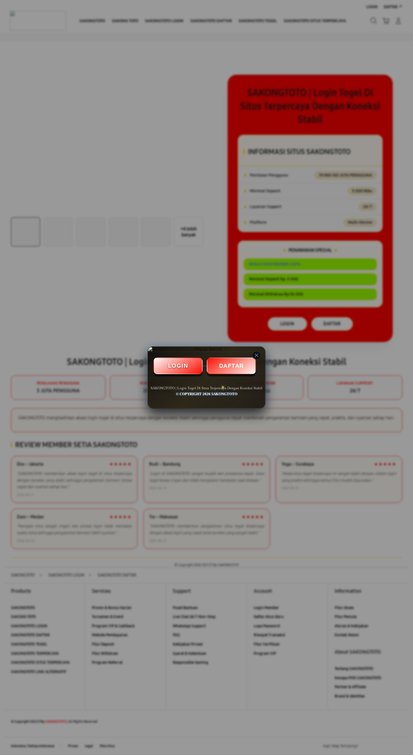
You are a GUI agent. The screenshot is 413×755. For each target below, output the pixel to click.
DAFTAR (231, 366)
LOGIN (178, 366)
